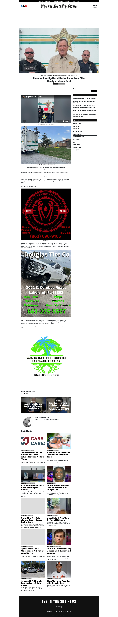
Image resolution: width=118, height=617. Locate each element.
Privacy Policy (50, 611)
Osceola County (48, 1)
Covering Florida (76, 1)
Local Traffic (76, 139)
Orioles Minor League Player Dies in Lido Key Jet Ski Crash (58, 582)
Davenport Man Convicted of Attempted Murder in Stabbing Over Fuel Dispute (31, 520)
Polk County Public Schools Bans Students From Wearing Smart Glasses (58, 454)
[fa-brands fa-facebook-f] (22, 6)
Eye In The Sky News (77, 131)
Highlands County (77, 134)
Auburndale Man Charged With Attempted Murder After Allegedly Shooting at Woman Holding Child (84, 106)
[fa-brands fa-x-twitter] (24, 6)
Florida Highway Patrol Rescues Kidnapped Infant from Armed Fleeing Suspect (58, 487)
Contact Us (69, 611)
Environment (76, 129)
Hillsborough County (58, 1)
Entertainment (76, 126)
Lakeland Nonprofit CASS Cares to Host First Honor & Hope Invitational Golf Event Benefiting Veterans (32, 455)
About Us (55, 611)
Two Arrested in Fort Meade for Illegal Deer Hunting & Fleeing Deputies (31, 583)
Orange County (68, 1)
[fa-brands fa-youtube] (26, 6)
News (59, 83)
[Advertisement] (59, 19)
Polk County (40, 1)
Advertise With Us (62, 611)
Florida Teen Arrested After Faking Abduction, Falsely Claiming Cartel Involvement (59, 550)
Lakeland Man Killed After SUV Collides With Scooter (84, 98)
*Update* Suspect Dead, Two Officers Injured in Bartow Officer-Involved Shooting (32, 550)
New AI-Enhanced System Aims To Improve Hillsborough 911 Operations (32, 487)
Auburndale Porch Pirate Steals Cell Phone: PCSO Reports (58, 519)
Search (74, 88)
